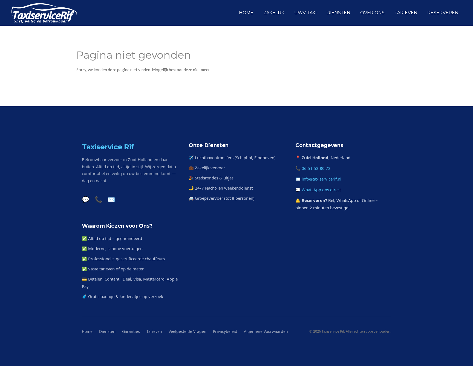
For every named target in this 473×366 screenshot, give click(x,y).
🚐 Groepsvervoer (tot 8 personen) (222, 198)
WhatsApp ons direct (321, 189)
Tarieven (154, 331)
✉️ (111, 199)
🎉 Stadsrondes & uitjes (211, 178)
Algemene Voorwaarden (266, 331)
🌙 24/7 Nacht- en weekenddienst (221, 188)
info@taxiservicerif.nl (321, 179)
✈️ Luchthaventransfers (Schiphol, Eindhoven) (232, 157)
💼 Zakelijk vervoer (207, 167)
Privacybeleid (225, 331)
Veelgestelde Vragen (187, 331)
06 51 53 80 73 (316, 168)
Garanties (131, 331)
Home (87, 331)
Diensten (107, 331)
